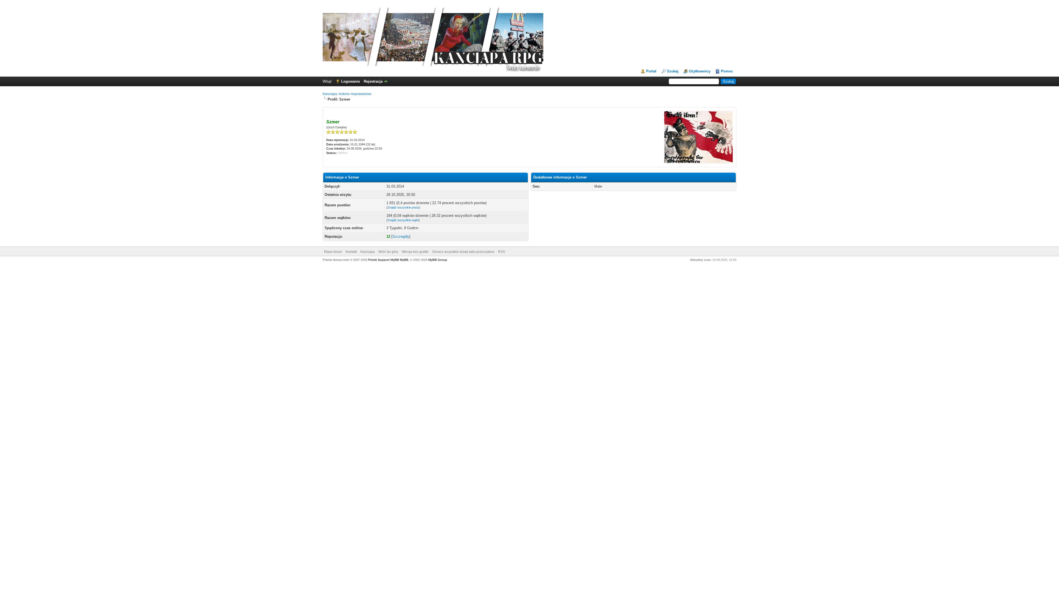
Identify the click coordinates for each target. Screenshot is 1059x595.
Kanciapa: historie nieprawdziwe (347, 94)
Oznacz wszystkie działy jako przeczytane (463, 252)
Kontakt (351, 252)
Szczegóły (400, 236)
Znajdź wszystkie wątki (403, 220)
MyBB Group (437, 259)
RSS (501, 252)
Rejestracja (373, 81)
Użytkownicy (699, 71)
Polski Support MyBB (383, 259)
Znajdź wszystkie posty (403, 207)
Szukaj (672, 71)
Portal (651, 71)
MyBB (404, 259)
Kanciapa (367, 252)
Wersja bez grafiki (415, 252)
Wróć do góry (388, 252)
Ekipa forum (333, 252)
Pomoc (727, 71)
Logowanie (350, 81)
